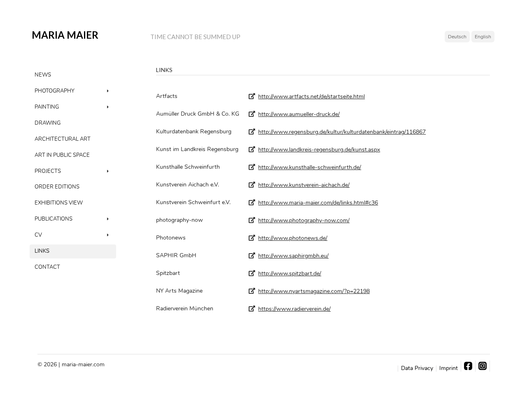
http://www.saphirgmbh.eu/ (293, 256)
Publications (53, 219)
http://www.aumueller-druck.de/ (299, 114)
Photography (55, 91)
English (483, 36)
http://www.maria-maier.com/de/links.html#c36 (318, 203)
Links (42, 251)
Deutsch (457, 36)
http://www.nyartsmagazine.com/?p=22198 (314, 291)
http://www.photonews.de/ (292, 238)
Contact (47, 267)
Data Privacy (417, 368)
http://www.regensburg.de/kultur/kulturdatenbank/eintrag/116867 (342, 132)
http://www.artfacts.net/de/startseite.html (311, 96)
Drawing (48, 123)
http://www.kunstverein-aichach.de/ (304, 185)
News (43, 75)
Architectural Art (63, 139)
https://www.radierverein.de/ (294, 309)
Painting (47, 107)
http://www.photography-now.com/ (304, 220)
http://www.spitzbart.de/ (289, 273)
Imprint (448, 368)
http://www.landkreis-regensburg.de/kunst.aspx (319, 150)
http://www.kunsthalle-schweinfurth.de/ (309, 167)
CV (38, 235)
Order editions (57, 187)
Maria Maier (65, 35)
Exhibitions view (59, 203)
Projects (48, 171)
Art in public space (62, 155)
